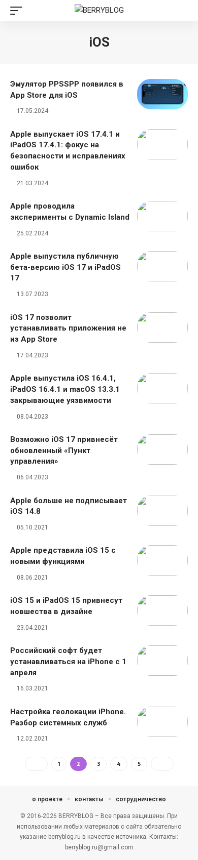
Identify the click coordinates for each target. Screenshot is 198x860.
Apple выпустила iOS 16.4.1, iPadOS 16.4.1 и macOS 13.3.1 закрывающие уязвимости (65, 389)
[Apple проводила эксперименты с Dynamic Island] (162, 216)
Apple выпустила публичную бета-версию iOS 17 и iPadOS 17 (65, 267)
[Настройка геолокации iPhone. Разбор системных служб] (162, 722)
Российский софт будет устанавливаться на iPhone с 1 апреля (68, 661)
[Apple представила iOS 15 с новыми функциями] (162, 560)
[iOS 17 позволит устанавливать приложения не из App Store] (162, 327)
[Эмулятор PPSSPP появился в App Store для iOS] (162, 94)
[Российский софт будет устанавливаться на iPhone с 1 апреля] (162, 660)
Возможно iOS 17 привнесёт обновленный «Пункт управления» (64, 450)
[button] (18, 11)
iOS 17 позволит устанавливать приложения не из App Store (68, 328)
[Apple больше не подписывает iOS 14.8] (162, 511)
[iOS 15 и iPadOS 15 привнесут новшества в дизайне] (162, 610)
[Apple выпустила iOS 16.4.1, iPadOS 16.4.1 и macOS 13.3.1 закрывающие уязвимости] (162, 388)
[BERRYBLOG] (99, 10)
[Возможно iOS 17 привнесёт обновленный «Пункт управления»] (162, 449)
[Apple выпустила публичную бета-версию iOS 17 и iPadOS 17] (162, 266)
